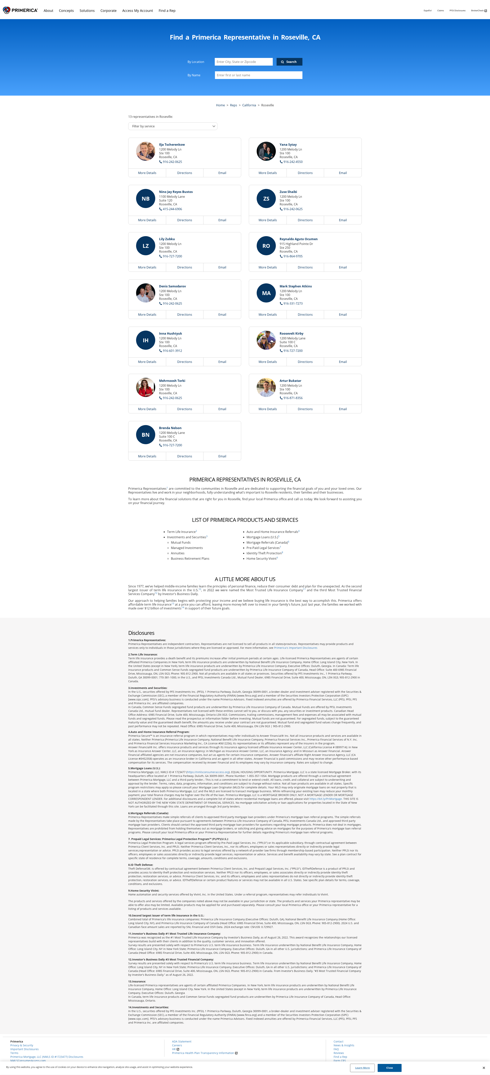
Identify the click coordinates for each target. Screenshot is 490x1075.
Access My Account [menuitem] (137, 10)
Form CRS (340, 1060)
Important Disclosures (24, 1049)
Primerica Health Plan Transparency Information (203, 1053)
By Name (194, 75)
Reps (233, 105)
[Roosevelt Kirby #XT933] (266, 340)
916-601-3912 (172, 351)
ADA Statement (181, 1041)
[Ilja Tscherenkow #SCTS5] (145, 151)
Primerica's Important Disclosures (295, 648)
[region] (245, 1068)
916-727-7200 (172, 256)
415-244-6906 (172, 209)
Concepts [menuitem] (66, 10)
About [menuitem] (48, 10)
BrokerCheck (477, 10)
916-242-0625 (172, 162)
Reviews (339, 1053)
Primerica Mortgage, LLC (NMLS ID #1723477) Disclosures (46, 1057)
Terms (14, 1053)
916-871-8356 (293, 398)
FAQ (336, 1049)
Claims (440, 10)
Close (389, 1067)
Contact (338, 1041)
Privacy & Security (21, 1045)
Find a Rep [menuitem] (167, 10)
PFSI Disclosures (458, 10)
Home (220, 105)
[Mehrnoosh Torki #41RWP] (145, 387)
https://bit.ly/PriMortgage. (326, 799)
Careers (177, 1045)
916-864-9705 (293, 256)
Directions (184, 173)
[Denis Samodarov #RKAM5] (145, 292)
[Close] (484, 1068)
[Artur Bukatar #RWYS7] (266, 387)
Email (222, 173)
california (249, 105)
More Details (147, 173)
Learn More (362, 1067)
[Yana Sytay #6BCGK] (266, 151)
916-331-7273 (293, 303)
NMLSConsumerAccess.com (28, 1060)
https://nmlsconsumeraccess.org (208, 772)
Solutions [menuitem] (87, 10)
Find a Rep (340, 1057)
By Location (196, 62)
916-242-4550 (293, 162)
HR (174, 1049)
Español (428, 10)
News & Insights (344, 1045)
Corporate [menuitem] (108, 10)
